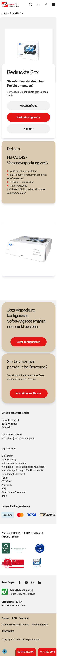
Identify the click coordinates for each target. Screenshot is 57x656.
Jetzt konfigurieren (28, 341)
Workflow (7, 481)
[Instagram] (33, 582)
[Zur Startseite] (10, 4)
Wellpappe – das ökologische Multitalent (23, 466)
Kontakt (28, 128)
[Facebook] (19, 582)
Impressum (8, 631)
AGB (14, 618)
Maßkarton (7, 455)
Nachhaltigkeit (40, 624)
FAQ (4, 488)
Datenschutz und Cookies (15, 624)
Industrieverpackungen (14, 463)
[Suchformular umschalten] (30, 4)
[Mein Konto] (45, 4)
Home (4, 13)
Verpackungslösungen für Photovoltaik (22, 470)
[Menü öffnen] (53, 4)
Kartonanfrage (28, 105)
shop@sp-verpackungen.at (21, 438)
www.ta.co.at (19, 193)
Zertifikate (7, 485)
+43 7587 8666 (14, 434)
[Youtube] (26, 582)
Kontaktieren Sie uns (28, 393)
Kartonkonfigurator (28, 117)
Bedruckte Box (16, 13)
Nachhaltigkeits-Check (13, 474)
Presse (5, 618)
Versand (24, 618)
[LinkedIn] (39, 582)
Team (5, 477)
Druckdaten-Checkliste (13, 492)
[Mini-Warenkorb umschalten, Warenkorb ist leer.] (38, 4)
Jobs (4, 496)
